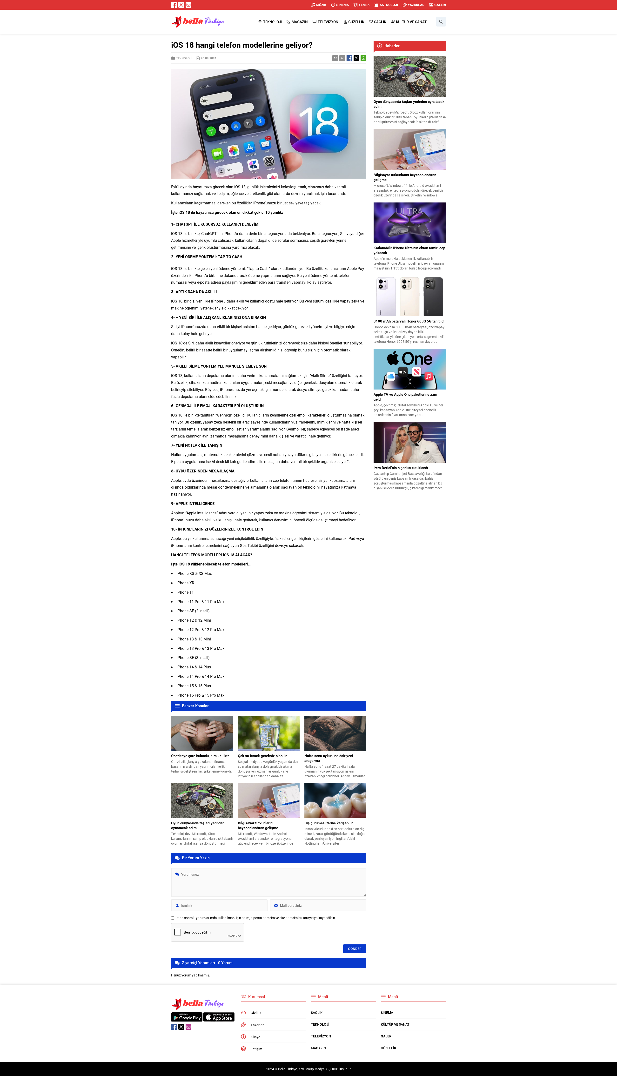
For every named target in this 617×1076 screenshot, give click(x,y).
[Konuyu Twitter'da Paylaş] (356, 58)
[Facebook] (174, 5)
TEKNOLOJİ (184, 58)
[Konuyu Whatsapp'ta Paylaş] (363, 58)
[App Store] (219, 1019)
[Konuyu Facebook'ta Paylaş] (349, 58)
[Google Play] (186, 1019)
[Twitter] (181, 5)
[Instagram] (188, 5)
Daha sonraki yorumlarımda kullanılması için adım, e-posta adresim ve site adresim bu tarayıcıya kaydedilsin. (255, 918)
